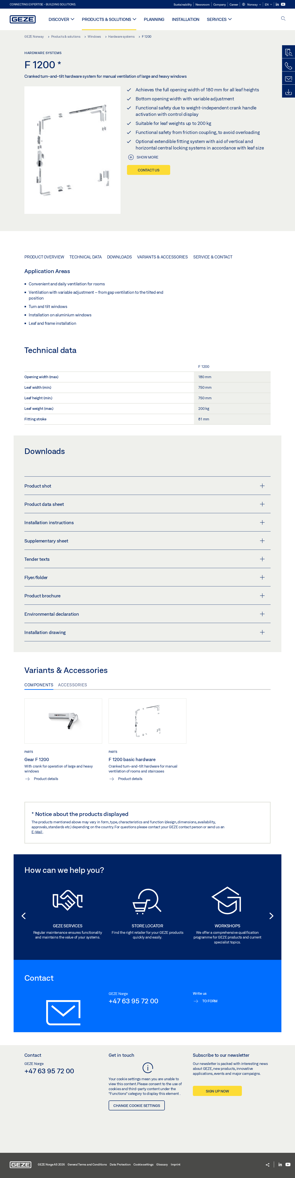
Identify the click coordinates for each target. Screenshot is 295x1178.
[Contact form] (288, 79)
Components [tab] (38, 684)
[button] (251, 4)
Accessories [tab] (72, 684)
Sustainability (183, 4)
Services (217, 19)
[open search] (283, 19)
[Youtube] (283, 4)
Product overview (44, 257)
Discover (59, 19)
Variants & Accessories (162, 257)
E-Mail (37, 832)
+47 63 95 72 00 (133, 1001)
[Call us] (288, 65)
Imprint (175, 1164)
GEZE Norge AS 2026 (51, 1164)
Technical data (86, 257)
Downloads (119, 257)
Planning (154, 19)
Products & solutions (106, 19)
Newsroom (202, 4)
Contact (32, 1055)
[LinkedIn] (277, 4)
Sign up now (217, 1091)
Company (219, 4)
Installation (185, 19)
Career (234, 4)
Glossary (162, 1164)
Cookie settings (143, 1164)
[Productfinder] (288, 52)
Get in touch (121, 1055)
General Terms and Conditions (87, 1164)
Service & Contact (212, 257)
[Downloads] (288, 92)
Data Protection (120, 1164)
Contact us (148, 170)
